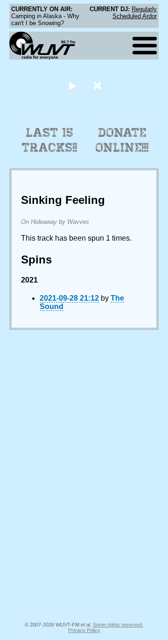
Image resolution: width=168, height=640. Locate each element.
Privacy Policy (84, 630)
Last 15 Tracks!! (49, 140)
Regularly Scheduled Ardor (134, 13)
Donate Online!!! (122, 140)
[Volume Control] (98, 85)
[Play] (72, 85)
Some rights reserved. (118, 624)
